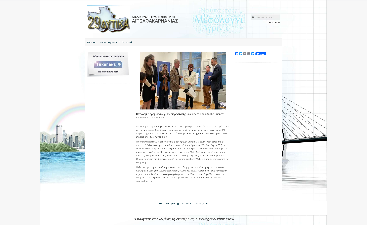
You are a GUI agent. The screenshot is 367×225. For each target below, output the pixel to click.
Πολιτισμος (159, 118)
